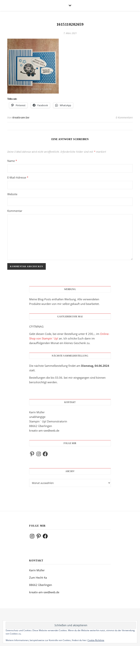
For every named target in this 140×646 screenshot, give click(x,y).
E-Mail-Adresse (17, 177)
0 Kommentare (124, 117)
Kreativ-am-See (20, 117)
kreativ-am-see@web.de (44, 430)
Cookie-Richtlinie (96, 640)
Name (12, 161)
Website (12, 194)
